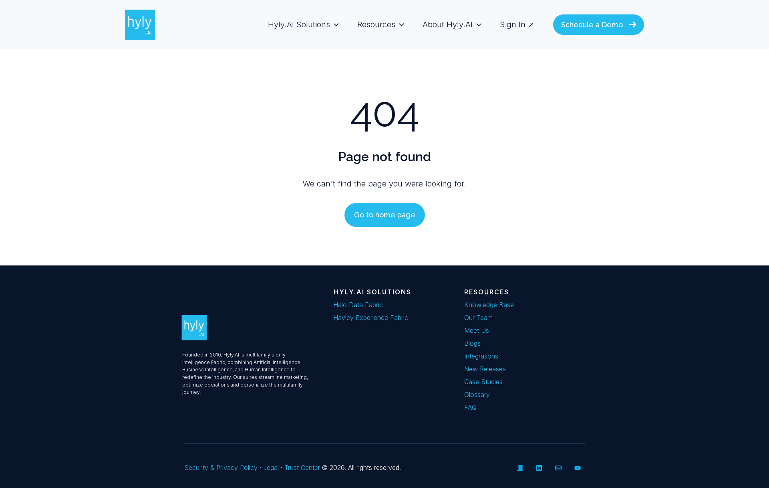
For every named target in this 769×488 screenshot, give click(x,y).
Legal (271, 468)
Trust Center (303, 468)
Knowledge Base (489, 305)
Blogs (472, 343)
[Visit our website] (520, 468)
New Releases (485, 369)
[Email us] (558, 468)
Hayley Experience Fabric (370, 318)
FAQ (470, 407)
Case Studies (483, 382)
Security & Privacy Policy (222, 468)
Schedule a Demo (592, 24)
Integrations (481, 356)
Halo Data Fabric (358, 305)
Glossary (477, 395)
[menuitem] (301, 24)
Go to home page (384, 215)
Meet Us (476, 330)
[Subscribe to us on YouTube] (577, 468)
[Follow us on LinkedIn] (539, 468)
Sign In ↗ (517, 24)
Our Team (478, 318)
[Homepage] (140, 25)
